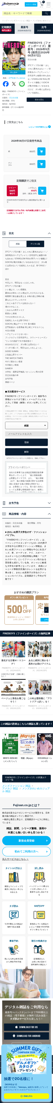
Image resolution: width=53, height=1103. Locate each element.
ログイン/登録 (31, 4)
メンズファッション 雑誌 (20, 21)
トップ (5, 21)
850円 (32, 151)
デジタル (10, 164)
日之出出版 (13, 98)
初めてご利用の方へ (26, 851)
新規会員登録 (26, 840)
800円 (32, 164)
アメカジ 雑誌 (10, 788)
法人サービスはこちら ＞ (15, 859)
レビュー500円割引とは (39, 127)
